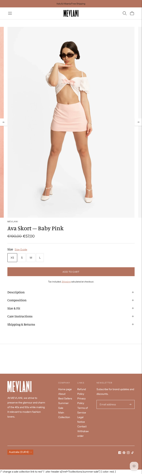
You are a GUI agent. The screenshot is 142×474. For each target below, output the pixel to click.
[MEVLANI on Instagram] (128, 453)
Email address (107, 400)
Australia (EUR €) (19, 452)
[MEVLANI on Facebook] (119, 453)
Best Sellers (65, 398)
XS (12, 257)
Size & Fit (13, 308)
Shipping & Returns (21, 324)
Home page (65, 389)
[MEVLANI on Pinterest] (124, 453)
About (61, 394)
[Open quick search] (124, 13)
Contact (82, 426)
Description (16, 292)
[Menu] (10, 13)
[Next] (138, 122)
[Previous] (3, 122)
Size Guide (21, 249)
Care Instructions (20, 316)
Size (10, 249)
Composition (16, 300)
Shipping (66, 281)
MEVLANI (12, 221)
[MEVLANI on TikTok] (132, 453)
